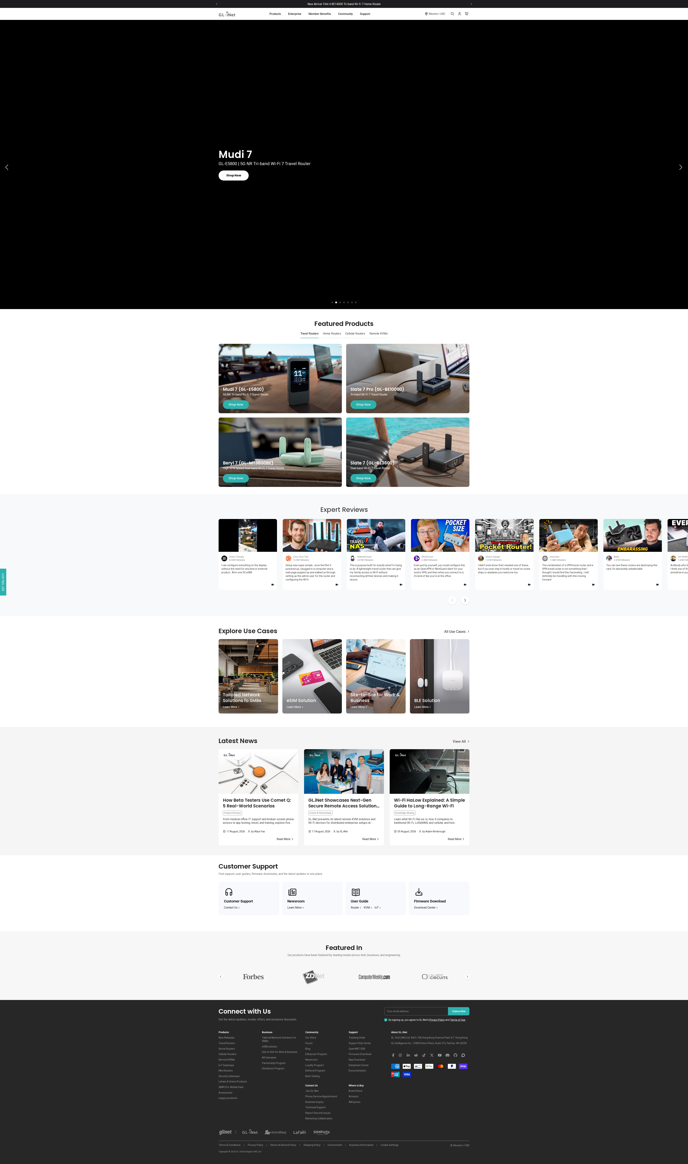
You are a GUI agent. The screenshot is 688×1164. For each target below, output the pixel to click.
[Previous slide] (217, 4)
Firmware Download (360, 1054)
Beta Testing (312, 1076)
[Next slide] (471, 4)
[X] (432, 1055)
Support (365, 14)
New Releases (227, 1037)
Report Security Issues (318, 1112)
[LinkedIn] (408, 1055)
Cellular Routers (227, 1054)
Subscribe (458, 1011)
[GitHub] (455, 1055)
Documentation (357, 1070)
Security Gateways (229, 1076)
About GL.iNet (399, 1032)
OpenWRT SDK (357, 1048)
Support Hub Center (360, 1043)
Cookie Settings (389, 1145)
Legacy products (228, 1098)
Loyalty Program (314, 1065)
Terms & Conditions (230, 1145)
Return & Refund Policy (283, 1145)
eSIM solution (269, 1046)
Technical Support (315, 1107)
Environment (335, 1145)
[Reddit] (416, 1055)
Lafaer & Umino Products (233, 1081)
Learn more (294, 907)
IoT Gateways (226, 1065)
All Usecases (269, 1057)
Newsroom (311, 1059)
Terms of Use (457, 1019)
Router (355, 907)
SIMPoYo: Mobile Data (231, 1087)
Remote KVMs (227, 1059)
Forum (309, 1043)
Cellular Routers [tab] (355, 333)
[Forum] (463, 1055)
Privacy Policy (437, 1019)
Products (275, 14)
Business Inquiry (314, 1102)
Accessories (225, 1092)
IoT (376, 907)
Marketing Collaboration (318, 1118)
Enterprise (294, 14)
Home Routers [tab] (332, 333)
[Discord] (447, 1055)
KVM (367, 907)
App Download (357, 1059)
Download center (425, 907)
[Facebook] (393, 1055)
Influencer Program (316, 1054)
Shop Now (236, 404)
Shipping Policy (312, 1145)
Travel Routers (227, 1043)
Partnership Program (274, 1063)
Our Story (310, 1037)
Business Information (361, 1145)
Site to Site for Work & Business (279, 1052)
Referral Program (315, 1070)
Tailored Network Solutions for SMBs (279, 1039)
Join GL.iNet (312, 1090)
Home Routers (227, 1048)
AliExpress (354, 1102)
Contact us (231, 907)
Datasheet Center (359, 1065)
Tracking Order (357, 1037)
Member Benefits (320, 14)
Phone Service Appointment (321, 1096)
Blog (307, 1048)
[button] (332, 302)
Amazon (354, 1096)
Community (345, 14)
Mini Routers (226, 1070)
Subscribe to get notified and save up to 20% (362, 4)
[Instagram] (400, 1055)
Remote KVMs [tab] (378, 333)
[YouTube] (440, 1055)
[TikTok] (424, 1055)
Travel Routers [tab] (309, 333)
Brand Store (355, 1090)
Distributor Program (273, 1068)
